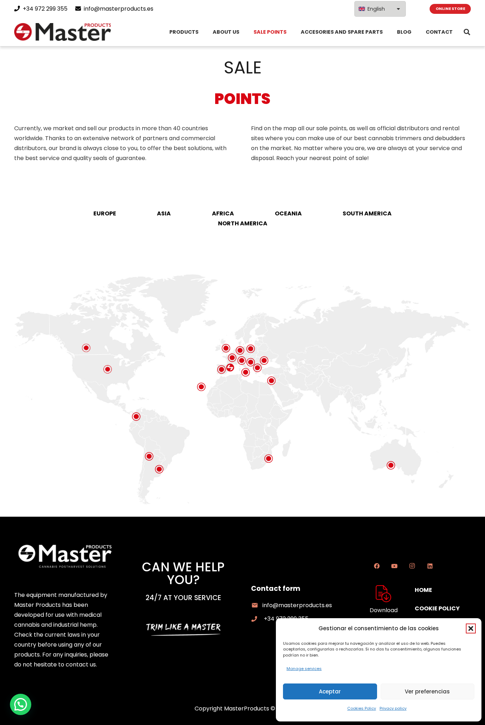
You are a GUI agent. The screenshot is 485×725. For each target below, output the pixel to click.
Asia (164, 213)
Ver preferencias (427, 691)
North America (242, 223)
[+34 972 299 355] (257, 619)
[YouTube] (394, 566)
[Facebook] (377, 566)
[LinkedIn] (430, 566)
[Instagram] (412, 566)
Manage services (304, 668)
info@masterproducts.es (297, 605)
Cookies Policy (361, 708)
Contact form (275, 588)
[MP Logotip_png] (62, 32)
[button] (470, 628)
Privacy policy (393, 708)
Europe (104, 213)
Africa (223, 213)
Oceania (288, 213)
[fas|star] (383, 593)
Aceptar (330, 691)
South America (367, 213)
